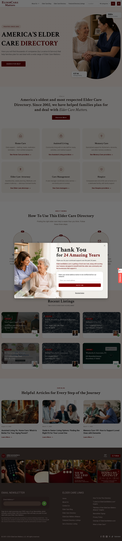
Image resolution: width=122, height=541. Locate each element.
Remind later (79, 293)
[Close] (104, 245)
